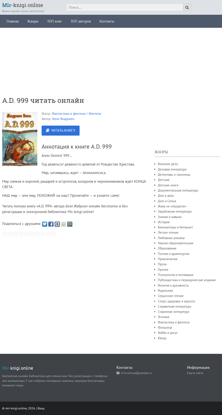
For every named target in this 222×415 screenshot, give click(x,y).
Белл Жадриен (63, 118)
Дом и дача (166, 196)
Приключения (167, 259)
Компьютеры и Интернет (175, 227)
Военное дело (168, 164)
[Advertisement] (111, 58)
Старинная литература (173, 312)
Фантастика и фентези (69, 113)
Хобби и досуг (168, 333)
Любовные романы (171, 238)
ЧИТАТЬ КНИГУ (63, 130)
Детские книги (168, 185)
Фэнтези (95, 113)
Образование (167, 248)
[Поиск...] (187, 7)
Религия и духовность (173, 285)
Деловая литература (172, 169)
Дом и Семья (167, 201)
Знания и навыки (169, 217)
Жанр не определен (172, 206)
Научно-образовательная (175, 243)
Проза (162, 264)
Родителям (165, 291)
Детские (164, 180)
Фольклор (165, 327)
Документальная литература (178, 190)
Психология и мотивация (175, 275)
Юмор (162, 338)
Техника (163, 317)
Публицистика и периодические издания (186, 280)
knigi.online (22, 5)
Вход (41, 408)
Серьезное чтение (171, 296)
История (164, 222)
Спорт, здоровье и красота (176, 301)
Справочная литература (174, 306)
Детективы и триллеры (174, 174)
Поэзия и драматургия (173, 254)
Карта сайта (195, 373)
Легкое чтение (168, 232)
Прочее (163, 269)
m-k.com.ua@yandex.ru (136, 373)
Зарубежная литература (174, 211)
